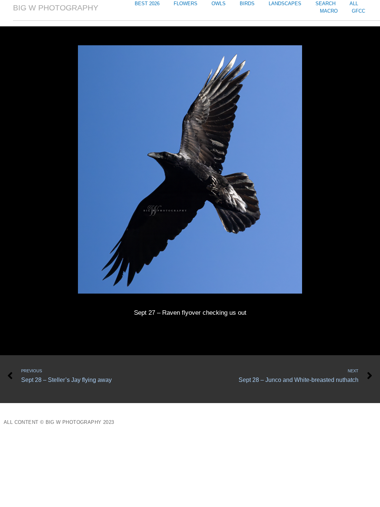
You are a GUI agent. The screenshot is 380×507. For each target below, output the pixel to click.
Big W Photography (55, 7)
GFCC (358, 11)
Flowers (185, 3)
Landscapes (285, 3)
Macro (329, 11)
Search (325, 3)
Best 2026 (147, 3)
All (354, 3)
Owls (219, 3)
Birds (247, 3)
